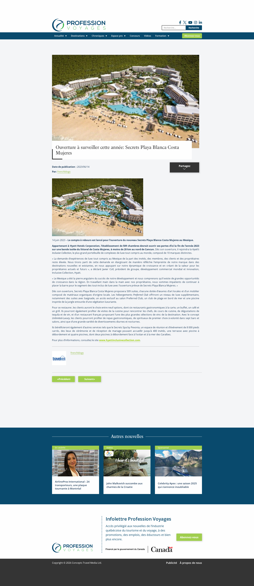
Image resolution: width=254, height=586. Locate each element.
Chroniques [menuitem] (98, 35)
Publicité (171, 563)
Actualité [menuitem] (59, 35)
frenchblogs (64, 171)
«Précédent (63, 379)
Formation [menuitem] (160, 35)
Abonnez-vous (189, 537)
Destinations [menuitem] (78, 35)
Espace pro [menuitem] (117, 35)
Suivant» (89, 379)
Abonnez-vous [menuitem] (192, 35)
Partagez (184, 166)
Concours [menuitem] (135, 35)
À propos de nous (191, 563)
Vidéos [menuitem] (147, 35)
